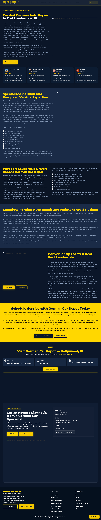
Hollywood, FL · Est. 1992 (9, 3)
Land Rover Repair (56, 511)
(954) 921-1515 (44, 363)
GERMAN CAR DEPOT (11, 2)
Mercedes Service (56, 500)
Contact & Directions (81, 503)
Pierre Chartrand (14, 69)
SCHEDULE (22, 287)
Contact (76, 2)
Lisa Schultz (60, 69)
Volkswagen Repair (56, 509)
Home (77, 495)
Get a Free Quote (10, 62)
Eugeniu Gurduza (38, 69)
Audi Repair (54, 495)
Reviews (78, 500)
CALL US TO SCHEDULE (43, 335)
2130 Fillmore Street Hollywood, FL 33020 (19, 363)
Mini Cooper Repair (56, 503)
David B (82, 69)
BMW (37, 2)
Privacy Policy (79, 506)
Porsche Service (55, 506)
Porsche (56, 2)
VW (61, 2)
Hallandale (71, 354)
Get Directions (50, 369)
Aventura (62, 354)
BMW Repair (54, 497)
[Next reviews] (99, 75)
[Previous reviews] (2, 75)
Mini (50, 2)
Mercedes (44, 2)
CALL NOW (9, 287)
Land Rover (68, 2)
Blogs (77, 497)
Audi (32, 2)
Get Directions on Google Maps (65, 432)
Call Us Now (93, 3)
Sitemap (78, 509)
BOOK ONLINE (60, 335)
